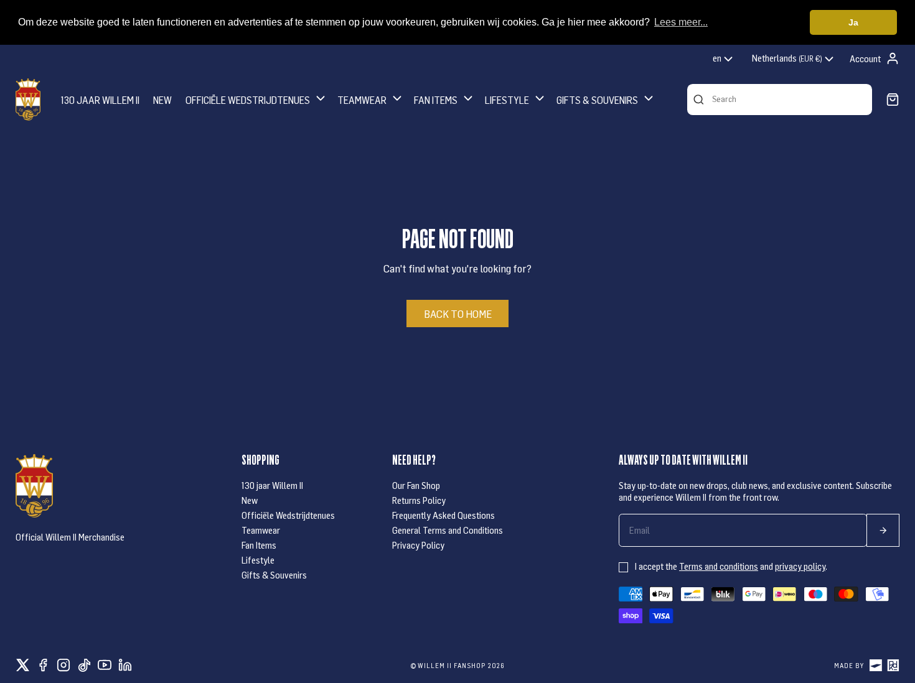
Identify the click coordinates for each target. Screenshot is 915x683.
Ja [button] (853, 22)
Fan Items (259, 545)
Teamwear (261, 530)
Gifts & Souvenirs (274, 574)
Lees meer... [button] (681, 22)
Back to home (458, 313)
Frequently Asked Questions (443, 515)
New (250, 500)
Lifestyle (258, 559)
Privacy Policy (418, 545)
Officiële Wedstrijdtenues (288, 515)
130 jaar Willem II (272, 485)
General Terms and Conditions (447, 530)
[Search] (699, 99)
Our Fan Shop (416, 485)
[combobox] (724, 59)
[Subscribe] (882, 530)
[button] (256, 99)
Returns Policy (419, 500)
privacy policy (800, 566)
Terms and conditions (718, 566)
